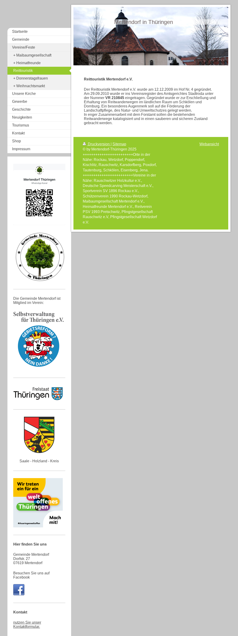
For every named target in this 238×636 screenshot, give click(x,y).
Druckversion (99, 144)
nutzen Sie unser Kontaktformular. (27, 624)
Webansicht (209, 144)
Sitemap (119, 144)
